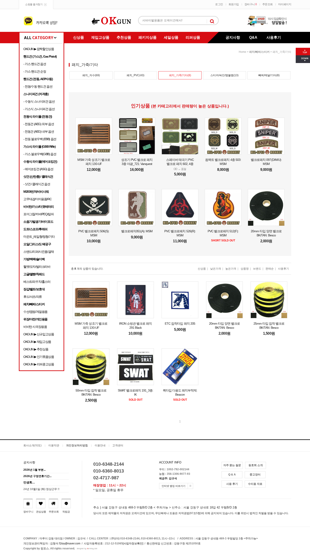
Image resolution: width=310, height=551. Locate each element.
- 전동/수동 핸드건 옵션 (37, 86)
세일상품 (171, 37)
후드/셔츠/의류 (32, 296)
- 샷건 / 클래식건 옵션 (36, 184)
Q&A (253, 37)
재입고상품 (100, 37)
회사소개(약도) (32, 445)
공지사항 (233, 37)
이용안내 (100, 445)
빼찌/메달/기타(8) (269, 75)
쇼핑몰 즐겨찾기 (33, 4)
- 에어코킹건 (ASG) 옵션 (38, 169)
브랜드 (257, 268)
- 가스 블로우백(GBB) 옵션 (39, 154)
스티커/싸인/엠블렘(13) (224, 75)
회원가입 (234, 4)
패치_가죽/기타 (282, 51)
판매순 (270, 268)
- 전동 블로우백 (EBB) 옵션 (39, 139)
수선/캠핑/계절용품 (35, 311)
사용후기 (273, 37)
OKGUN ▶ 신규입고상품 (38, 334)
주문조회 (267, 4)
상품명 (245, 268)
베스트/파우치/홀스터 (36, 281)
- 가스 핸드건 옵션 (34, 64)
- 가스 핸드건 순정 (34, 71)
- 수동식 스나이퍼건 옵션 (38, 101)
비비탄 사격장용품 (35, 327)
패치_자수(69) (91, 75)
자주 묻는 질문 (232, 465)
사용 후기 (232, 483)
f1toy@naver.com (69, 543)
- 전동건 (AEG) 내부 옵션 (38, 131)
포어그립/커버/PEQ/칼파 (38, 214)
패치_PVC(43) (135, 75)
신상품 (78, 37)
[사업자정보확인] (133, 543)
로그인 (219, 4)
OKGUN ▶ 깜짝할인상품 (38, 49)
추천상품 (124, 37)
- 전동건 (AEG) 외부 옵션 (38, 124)
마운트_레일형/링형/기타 (39, 236)
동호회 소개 (255, 465)
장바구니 (250, 4)
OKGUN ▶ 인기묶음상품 (38, 357)
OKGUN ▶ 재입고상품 (37, 342)
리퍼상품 (193, 37)
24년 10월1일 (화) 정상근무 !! (41, 489)
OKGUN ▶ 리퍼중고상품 (38, 364)
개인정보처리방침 (77, 445)
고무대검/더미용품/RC (37, 199)
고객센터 (117, 445)
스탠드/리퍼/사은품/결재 (38, 251)
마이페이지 (284, 4)
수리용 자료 (255, 483)
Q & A (232, 474)
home (242, 51)
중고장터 (255, 474)
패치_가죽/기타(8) (180, 75)
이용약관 (53, 445)
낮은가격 (215, 268)
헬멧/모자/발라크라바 (36, 266)
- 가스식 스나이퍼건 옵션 (38, 109)
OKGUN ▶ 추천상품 (35, 349)
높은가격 (230, 268)
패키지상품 (147, 37)
